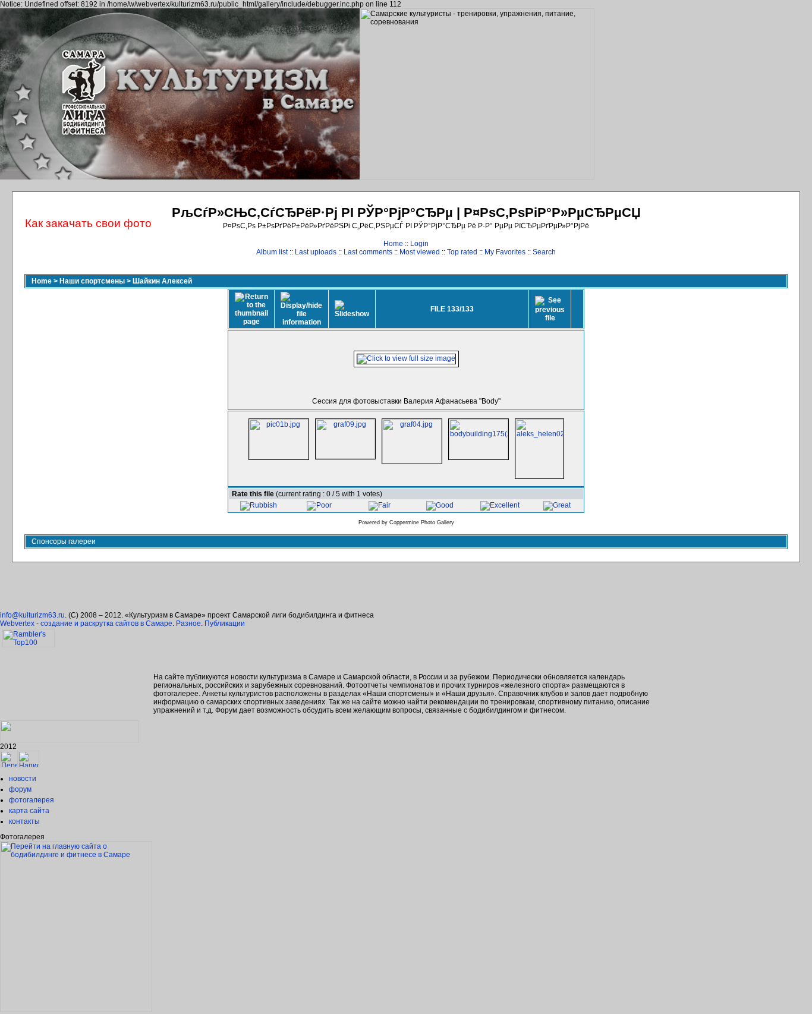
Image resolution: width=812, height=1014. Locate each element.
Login (419, 244)
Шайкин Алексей (162, 281)
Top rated (462, 252)
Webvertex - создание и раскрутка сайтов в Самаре (86, 623)
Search (544, 252)
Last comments (368, 252)
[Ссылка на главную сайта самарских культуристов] (9, 765)
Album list (272, 252)
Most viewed (419, 252)
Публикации (224, 623)
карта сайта (29, 811)
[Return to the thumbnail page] (251, 309)
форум (20, 789)
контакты (24, 821)
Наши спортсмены (92, 281)
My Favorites (504, 252)
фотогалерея (31, 800)
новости (22, 778)
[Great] (557, 505)
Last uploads (315, 252)
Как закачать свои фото (88, 223)
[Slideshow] (352, 309)
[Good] (440, 505)
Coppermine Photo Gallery (421, 522)
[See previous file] (550, 309)
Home (393, 244)
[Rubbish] (258, 505)
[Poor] (319, 505)
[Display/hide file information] (301, 309)
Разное (188, 623)
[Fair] (380, 505)
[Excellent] (500, 505)
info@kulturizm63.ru (32, 615)
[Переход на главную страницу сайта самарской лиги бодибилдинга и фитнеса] (76, 1010)
